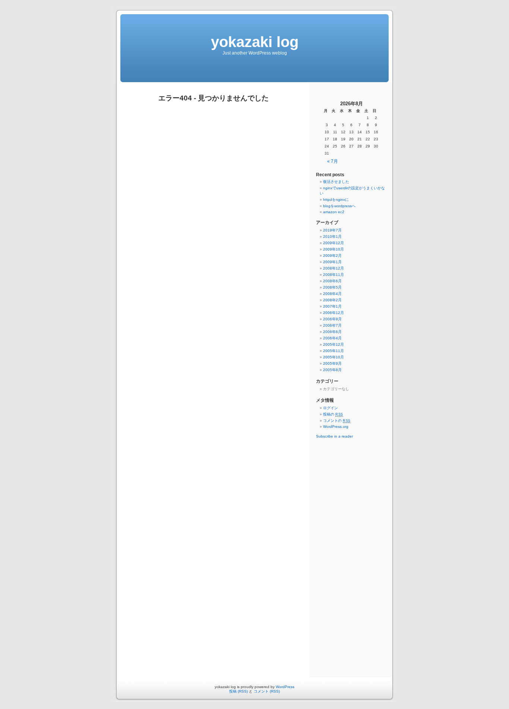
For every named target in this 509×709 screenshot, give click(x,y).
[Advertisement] (351, 556)
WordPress (285, 687)
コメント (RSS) (267, 691)
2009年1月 (332, 262)
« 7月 (332, 161)
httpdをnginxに (336, 200)
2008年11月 (333, 275)
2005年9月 (332, 363)
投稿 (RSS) (238, 691)
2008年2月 (332, 300)
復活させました (336, 182)
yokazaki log (254, 42)
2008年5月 (332, 287)
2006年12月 (333, 313)
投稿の (333, 414)
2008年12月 (333, 268)
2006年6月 (332, 332)
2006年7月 (332, 325)
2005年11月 (333, 351)
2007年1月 (332, 306)
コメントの (337, 421)
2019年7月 (332, 230)
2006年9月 (332, 319)
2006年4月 (332, 338)
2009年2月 (332, 256)
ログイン (330, 408)
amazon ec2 (333, 212)
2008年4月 (332, 294)
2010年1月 (332, 236)
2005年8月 (332, 370)
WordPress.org (335, 427)
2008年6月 (332, 281)
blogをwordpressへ (339, 206)
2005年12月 (333, 344)
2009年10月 (333, 249)
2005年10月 (333, 357)
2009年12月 (333, 243)
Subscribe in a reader (334, 436)
